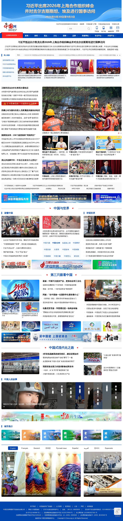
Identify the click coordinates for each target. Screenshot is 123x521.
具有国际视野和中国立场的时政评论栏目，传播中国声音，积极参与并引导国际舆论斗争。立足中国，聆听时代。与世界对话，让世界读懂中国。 (61, 233)
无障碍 (117, 516)
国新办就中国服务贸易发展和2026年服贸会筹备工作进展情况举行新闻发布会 (29, 78)
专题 (116, 49)
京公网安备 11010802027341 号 (86, 512)
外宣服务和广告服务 (45, 506)
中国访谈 (99, 176)
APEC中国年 (76, 188)
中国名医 (45, 176)
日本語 (48, 448)
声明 (82, 506)
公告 (75, 506)
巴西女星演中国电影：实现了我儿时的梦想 (102, 308)
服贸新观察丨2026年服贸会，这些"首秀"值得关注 (19, 118)
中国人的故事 (10, 379)
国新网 (82, 24)
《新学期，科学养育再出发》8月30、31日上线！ (55, 154)
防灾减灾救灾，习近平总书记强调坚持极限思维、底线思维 (92, 49)
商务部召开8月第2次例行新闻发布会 (82, 75)
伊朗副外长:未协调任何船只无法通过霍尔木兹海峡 (20, 175)
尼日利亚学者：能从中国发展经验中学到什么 (59, 302)
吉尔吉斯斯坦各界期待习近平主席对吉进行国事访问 (72, 46)
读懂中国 (8, 213)
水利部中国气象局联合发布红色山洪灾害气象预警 (19, 92)
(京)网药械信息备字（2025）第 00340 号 (93, 515)
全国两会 (49, 188)
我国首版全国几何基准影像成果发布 (58, 366)
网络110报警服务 (34, 509)
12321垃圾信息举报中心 (51, 509)
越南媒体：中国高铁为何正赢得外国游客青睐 (103, 316)
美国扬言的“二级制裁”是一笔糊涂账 (99, 248)
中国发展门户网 (91, 24)
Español (75, 448)
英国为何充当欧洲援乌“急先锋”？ (96, 235)
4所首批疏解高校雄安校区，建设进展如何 (60, 354)
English (13, 448)
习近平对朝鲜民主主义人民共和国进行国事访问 (48, 185)
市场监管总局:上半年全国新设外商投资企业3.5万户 (20, 139)
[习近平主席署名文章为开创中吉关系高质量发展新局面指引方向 (29, 46)
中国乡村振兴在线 (104, 24)
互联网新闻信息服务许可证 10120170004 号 (58, 512)
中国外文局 (115, 24)
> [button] (119, 55)
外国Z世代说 (74, 176)
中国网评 (76, 243)
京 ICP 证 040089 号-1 (33, 512)
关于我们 (33, 506)
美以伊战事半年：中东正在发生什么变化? (19, 160)
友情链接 (90, 506)
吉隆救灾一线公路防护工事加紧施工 (55, 133)
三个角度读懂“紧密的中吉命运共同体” (100, 256)
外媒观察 (6, 298)
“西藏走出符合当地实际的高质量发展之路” (58, 312)
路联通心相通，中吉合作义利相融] (105, 46)
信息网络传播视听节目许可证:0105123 (28, 515)
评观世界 (90, 213)
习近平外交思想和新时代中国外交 (67, 24)
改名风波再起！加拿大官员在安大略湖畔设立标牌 (19, 179)
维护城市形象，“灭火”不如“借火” (15, 252)
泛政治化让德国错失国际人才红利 (98, 240)
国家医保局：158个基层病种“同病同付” (18, 135)
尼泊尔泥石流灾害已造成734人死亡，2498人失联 (19, 164)
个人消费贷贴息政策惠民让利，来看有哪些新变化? (20, 146)
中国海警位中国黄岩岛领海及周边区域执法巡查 (19, 99)
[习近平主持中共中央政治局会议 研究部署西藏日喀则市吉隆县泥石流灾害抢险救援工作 (37, 49)
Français (24, 448)
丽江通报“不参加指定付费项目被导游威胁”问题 (18, 129)
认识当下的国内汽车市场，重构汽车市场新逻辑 (21, 240)
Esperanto (109, 448)
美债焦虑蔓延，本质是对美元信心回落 (100, 252)
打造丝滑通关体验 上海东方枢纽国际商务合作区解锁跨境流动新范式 (20, 370)
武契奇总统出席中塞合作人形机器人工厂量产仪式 (19, 171)
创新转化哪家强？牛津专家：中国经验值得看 (59, 285)
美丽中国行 (111, 188)
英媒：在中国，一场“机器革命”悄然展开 (58, 289)
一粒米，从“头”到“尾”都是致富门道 (56, 370)
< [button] (117, 55)
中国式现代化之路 (61, 347)
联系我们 (68, 506)
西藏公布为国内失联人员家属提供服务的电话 (20, 110)
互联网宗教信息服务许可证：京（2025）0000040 (61, 515)
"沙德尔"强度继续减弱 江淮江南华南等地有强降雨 (19, 122)
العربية (86, 448)
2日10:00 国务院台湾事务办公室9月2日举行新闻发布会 (76, 55)
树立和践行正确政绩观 (93, 188)
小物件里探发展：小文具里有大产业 (56, 374)
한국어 (96, 448)
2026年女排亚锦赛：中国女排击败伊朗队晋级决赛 (20, 125)
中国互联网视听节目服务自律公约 (14, 509)
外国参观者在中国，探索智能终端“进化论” (58, 316)
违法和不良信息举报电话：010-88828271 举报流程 (101, 509)
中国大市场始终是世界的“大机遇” (15, 256)
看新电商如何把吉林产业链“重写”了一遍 (58, 358)
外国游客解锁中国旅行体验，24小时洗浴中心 (103, 305)
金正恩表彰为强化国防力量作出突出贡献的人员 (19, 168)
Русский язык (61, 448)
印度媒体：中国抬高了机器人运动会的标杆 (102, 312)
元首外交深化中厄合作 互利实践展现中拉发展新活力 (30, 315)
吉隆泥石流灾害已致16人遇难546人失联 (16, 114)
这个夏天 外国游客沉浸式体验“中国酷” (98, 298)
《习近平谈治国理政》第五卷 (78, 185)
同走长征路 (61, 188)
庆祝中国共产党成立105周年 (104, 185)
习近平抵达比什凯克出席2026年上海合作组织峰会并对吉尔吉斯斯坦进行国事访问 (61, 42)
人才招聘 (59, 506)
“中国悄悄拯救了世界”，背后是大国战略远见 (20, 244)
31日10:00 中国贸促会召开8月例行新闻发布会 (39, 55)
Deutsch (37, 448)
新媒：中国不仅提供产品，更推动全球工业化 (62, 281)
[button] (120, 108)
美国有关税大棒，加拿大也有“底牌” (99, 244)
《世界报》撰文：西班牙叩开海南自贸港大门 (59, 298)
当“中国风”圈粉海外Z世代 (11, 235)
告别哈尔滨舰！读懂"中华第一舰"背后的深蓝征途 (19, 95)
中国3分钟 (73, 152)
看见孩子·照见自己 (49, 152)
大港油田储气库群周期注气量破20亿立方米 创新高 (20, 150)
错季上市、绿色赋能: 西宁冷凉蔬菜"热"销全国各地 (20, 154)
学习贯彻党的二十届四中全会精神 (15, 185)
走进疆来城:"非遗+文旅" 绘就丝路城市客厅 (58, 361)
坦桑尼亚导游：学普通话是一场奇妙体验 (60, 308)
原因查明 (35, 114)
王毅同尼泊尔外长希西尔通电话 (14, 88)
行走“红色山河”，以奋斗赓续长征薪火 (17, 248)
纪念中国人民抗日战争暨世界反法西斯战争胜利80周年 (21, 188)
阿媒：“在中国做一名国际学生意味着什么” (61, 295)
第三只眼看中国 (61, 275)
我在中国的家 (101, 152)
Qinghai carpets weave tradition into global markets (23, 494)
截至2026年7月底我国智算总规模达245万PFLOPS (20, 143)
